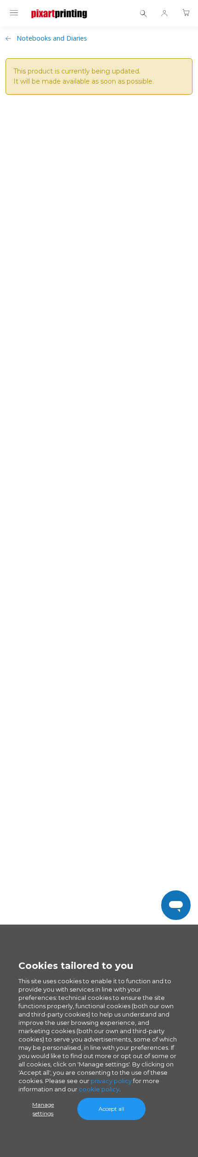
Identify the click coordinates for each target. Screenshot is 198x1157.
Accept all (111, 1108)
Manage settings (43, 1109)
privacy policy (111, 1080)
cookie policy (99, 1089)
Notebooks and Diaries (52, 38)
